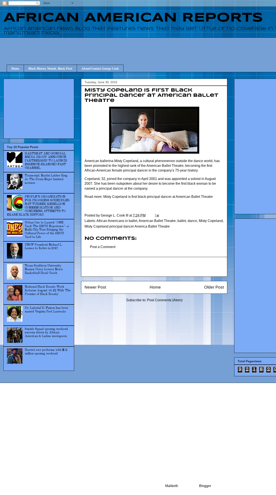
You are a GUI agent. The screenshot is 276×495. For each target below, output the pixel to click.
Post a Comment (102, 247)
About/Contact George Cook (100, 68)
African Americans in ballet (116, 221)
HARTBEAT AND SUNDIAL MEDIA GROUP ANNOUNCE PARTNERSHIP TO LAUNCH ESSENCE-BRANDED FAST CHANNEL (46, 161)
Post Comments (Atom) (164, 300)
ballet (181, 221)
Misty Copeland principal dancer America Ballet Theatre (127, 226)
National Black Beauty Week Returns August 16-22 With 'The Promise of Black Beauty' (48, 290)
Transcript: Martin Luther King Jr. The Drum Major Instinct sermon (46, 179)
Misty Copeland (211, 221)
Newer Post (95, 287)
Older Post (214, 287)
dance (192, 221)
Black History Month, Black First (50, 68)
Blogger (205, 486)
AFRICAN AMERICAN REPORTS (133, 18)
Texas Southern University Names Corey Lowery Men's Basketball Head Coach (44, 269)
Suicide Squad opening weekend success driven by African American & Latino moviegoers (46, 333)
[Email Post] (156, 215)
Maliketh (171, 486)
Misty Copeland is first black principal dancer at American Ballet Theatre (158, 196)
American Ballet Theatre (157, 221)
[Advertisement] (157, 47)
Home (15, 68)
